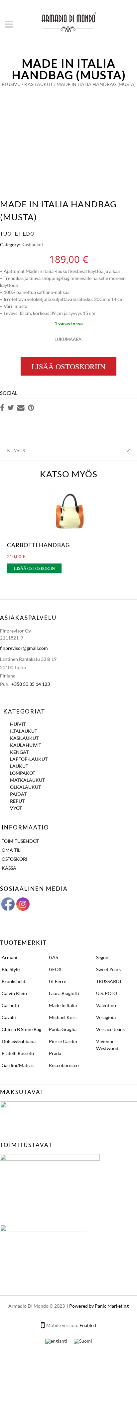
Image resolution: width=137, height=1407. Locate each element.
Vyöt (16, 808)
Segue (102, 957)
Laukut (19, 766)
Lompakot (22, 773)
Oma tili (12, 850)
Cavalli (9, 1017)
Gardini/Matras (18, 1065)
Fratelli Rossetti (18, 1053)
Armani (9, 957)
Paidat (18, 794)
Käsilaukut (38, 84)
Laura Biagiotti (64, 993)
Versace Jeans (110, 1029)
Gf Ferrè (57, 981)
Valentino (106, 1005)
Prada (55, 1053)
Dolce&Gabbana (19, 1041)
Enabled (87, 1325)
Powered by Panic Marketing (99, 1306)
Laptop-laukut (29, 759)
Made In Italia (63, 1005)
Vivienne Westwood (107, 1044)
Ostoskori (14, 859)
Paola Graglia (62, 1029)
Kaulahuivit (25, 745)
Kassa (9, 868)
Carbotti (10, 1005)
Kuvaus (16, 450)
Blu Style (11, 969)
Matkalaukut (27, 780)
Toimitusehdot (20, 841)
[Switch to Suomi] (82, 1341)
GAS (53, 957)
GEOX (55, 969)
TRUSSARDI (108, 981)
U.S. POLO (106, 993)
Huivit (18, 724)
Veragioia (106, 1017)
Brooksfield (13, 981)
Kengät (19, 752)
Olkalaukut (25, 787)
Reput (17, 801)
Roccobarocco (64, 1065)
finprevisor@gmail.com (24, 648)
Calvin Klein (14, 993)
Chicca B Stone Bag (21, 1029)
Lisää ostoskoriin (68, 366)
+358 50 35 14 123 (30, 684)
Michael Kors (62, 1017)
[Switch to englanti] (56, 1341)
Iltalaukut (23, 731)
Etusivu (11, 84)
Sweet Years (108, 969)
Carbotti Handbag (38, 545)
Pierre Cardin (63, 1041)
